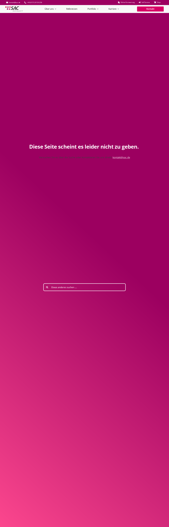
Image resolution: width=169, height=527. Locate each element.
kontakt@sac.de (121, 157)
